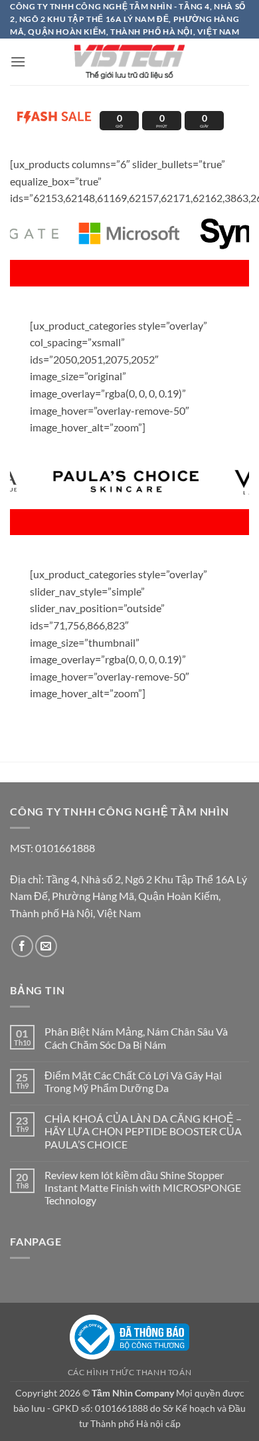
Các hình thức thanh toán (130, 1372)
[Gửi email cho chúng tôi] (46, 946)
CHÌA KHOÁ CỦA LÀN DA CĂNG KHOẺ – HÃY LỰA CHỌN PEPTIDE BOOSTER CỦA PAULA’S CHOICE (143, 1131)
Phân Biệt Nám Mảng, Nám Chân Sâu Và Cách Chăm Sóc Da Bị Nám (136, 1037)
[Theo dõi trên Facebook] (22, 946)
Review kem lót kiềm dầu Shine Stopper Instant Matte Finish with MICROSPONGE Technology (142, 1187)
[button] (18, 61)
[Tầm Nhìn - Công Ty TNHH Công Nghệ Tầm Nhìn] (129, 62)
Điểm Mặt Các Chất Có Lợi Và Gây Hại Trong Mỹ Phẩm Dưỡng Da (133, 1081)
